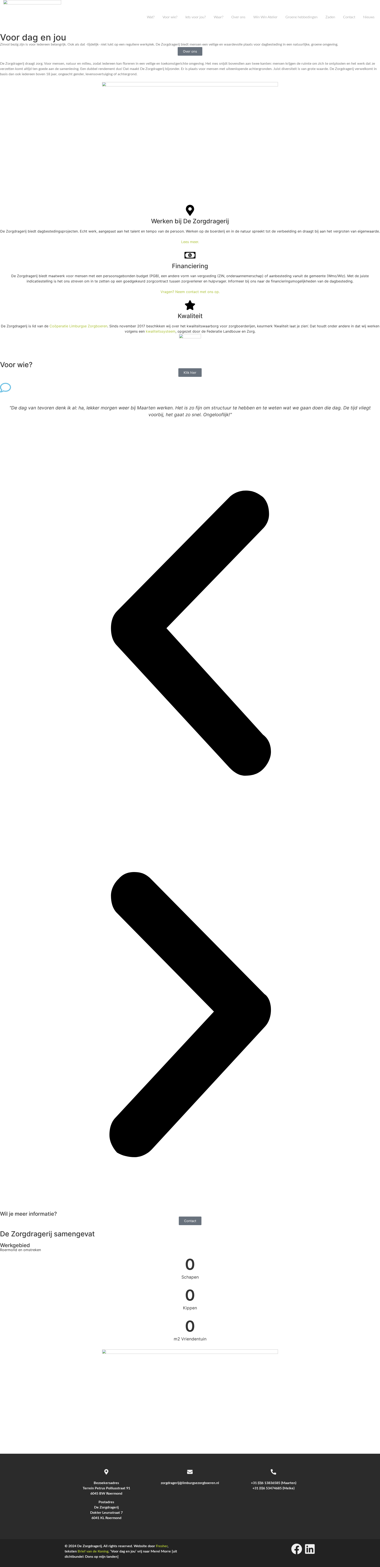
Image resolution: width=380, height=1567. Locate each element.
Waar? (218, 17)
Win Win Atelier (265, 17)
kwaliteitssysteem (160, 331)
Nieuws (369, 17)
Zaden (330, 17)
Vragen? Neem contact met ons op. (190, 292)
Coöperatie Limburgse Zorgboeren (78, 326)
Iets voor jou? (195, 17)
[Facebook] (296, 1548)
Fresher (162, 1546)
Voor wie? (170, 17)
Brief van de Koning (93, 1551)
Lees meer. (190, 242)
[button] (190, 634)
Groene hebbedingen (301, 17)
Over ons (238, 17)
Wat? (151, 17)
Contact (349, 17)
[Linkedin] (309, 1548)
